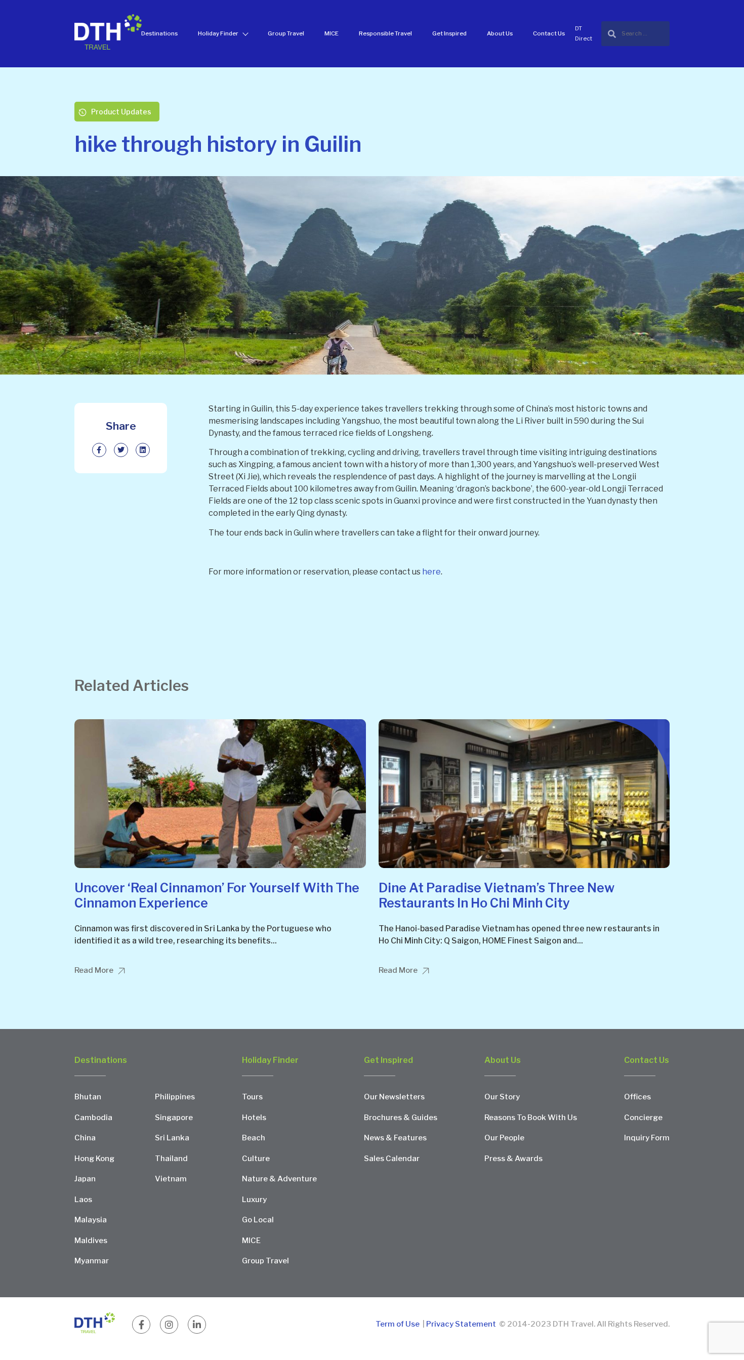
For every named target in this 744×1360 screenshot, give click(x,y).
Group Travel (286, 33)
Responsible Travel (385, 33)
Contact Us (549, 33)
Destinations (159, 33)
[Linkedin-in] (197, 1324)
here (431, 571)
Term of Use (398, 1324)
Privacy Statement (461, 1324)
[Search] (635, 33)
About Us (500, 33)
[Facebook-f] (141, 1324)
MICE (331, 33)
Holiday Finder (218, 33)
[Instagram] (169, 1324)
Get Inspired (449, 33)
